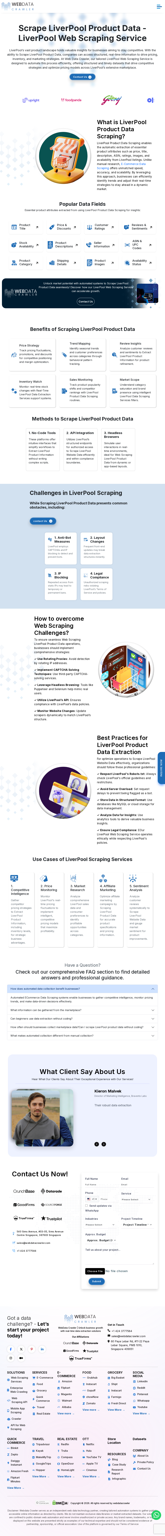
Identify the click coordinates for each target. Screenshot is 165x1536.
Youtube (142, 1407)
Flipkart (65, 1387)
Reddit (141, 1387)
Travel (40, 1407)
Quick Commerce (43, 1398)
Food (40, 1384)
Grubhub (92, 1377)
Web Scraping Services (19, 1379)
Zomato (91, 1403)
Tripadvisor (43, 1444)
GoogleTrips (43, 1463)
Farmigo (116, 1396)
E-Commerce (45, 1377)
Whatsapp (143, 1400)
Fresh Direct (118, 1403)
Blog (115, 1459)
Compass (67, 1457)
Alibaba (66, 1407)
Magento (66, 1394)
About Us (142, 1455)
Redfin (65, 1444)
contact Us (40, 521)
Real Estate (43, 1413)
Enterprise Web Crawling (18, 1389)
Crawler (16, 1418)
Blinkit (14, 1448)
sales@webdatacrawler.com (33, 1243)
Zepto (14, 1454)
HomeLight (67, 1470)
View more (64, 1413)
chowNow (92, 1396)
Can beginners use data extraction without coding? (41, 1018)
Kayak (40, 1450)
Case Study (119, 1464)
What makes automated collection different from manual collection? (51, 1035)
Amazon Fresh (19, 1471)
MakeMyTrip (43, 1457)
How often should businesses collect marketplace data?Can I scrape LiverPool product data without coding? (76, 1027)
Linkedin (142, 1381)
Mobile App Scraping (18, 1410)
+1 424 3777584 (26, 1250)
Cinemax (91, 1470)
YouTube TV (93, 1457)
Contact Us (80, 76)
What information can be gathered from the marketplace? (45, 1010)
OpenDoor (67, 1463)
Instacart (91, 1384)
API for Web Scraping (18, 1427)
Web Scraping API (19, 1400)
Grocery (42, 1390)
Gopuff (91, 1390)
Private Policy (145, 1462)
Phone (89, 1192)
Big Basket (117, 1377)
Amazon (67, 1381)
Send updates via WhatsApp (98, 1208)
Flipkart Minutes (15, 1479)
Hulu (89, 1450)
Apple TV (92, 1463)
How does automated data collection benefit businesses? (45, 988)
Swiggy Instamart (16, 1462)
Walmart (67, 1400)
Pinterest (142, 1394)
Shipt (114, 1384)
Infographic (119, 1478)
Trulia (64, 1450)
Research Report (117, 1471)
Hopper (40, 1470)
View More (114, 1409)
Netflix (90, 1444)
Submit (96, 1281)
